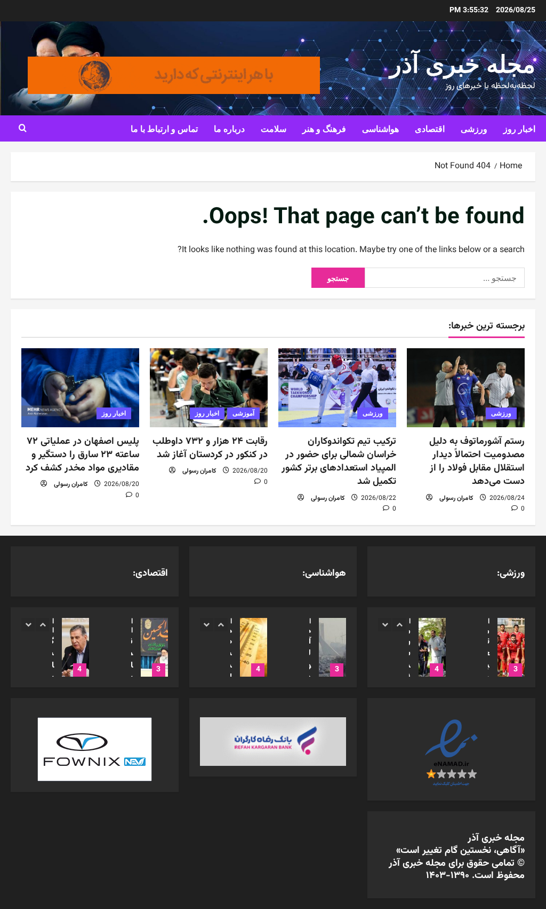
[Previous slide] (384, 624)
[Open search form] (23, 128)
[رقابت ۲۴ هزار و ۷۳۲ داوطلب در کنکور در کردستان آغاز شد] (209, 387)
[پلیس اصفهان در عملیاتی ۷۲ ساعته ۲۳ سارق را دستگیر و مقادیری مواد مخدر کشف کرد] (80, 387)
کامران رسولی (456, 498)
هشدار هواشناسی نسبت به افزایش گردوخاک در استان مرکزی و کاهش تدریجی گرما (253, 647)
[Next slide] (399, 624)
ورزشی (474, 128)
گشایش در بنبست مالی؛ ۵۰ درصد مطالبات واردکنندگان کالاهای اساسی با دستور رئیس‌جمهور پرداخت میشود (75, 647)
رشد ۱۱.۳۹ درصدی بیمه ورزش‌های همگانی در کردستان (432, 647)
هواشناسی (380, 128)
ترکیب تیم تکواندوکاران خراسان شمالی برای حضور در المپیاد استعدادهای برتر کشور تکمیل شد (339, 462)
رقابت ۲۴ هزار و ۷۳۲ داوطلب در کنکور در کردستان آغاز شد (210, 448)
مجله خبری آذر (462, 62)
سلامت (273, 128)
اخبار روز (519, 128)
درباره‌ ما (229, 128)
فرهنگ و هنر (324, 128)
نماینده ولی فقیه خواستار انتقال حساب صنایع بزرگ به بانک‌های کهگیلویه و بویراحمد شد (154, 647)
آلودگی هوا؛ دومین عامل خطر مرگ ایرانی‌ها (332, 647)
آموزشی (243, 413)
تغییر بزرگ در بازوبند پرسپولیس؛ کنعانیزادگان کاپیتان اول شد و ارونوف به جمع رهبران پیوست (511, 647)
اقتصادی (430, 128)
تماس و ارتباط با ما (164, 128)
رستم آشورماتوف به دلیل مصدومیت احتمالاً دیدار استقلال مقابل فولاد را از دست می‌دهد (477, 462)
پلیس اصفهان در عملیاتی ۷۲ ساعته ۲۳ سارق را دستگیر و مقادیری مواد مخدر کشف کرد (82, 455)
